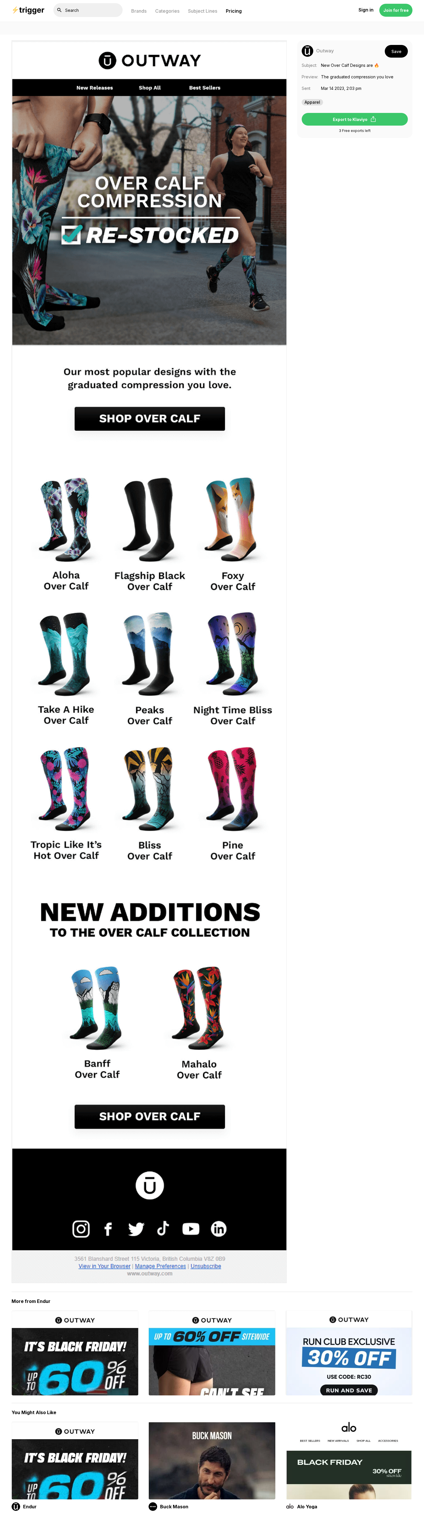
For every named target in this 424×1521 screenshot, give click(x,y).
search (59, 10)
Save (396, 51)
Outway (325, 51)
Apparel (312, 102)
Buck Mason (174, 1506)
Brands (139, 11)
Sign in (366, 10)
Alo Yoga (307, 1506)
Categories (167, 11)
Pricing (234, 11)
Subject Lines (202, 11)
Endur (30, 1506)
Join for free (396, 10)
